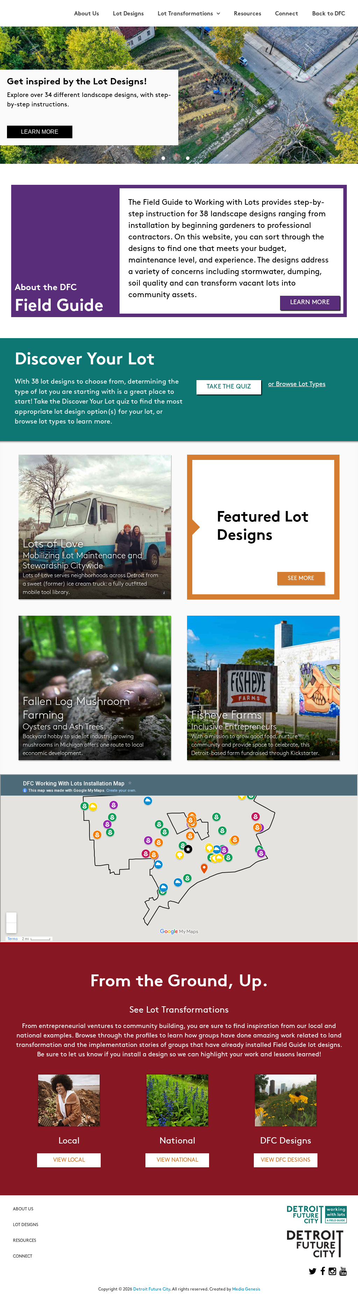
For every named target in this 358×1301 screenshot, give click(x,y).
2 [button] (175, 157)
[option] (179, 95)
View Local (69, 1160)
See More (301, 578)
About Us (86, 14)
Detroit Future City (151, 1289)
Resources (247, 14)
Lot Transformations (185, 14)
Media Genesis (246, 1289)
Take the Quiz (229, 387)
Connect (286, 14)
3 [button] (187, 157)
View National (177, 1160)
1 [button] (163, 157)
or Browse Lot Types (296, 385)
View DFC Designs (285, 1160)
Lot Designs (128, 14)
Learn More (39, 132)
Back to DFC (328, 14)
